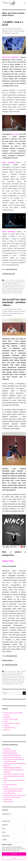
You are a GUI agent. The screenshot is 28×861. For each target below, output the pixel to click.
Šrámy (5, 778)
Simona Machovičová (6, 682)
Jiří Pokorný (18, 286)
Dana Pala (11, 282)
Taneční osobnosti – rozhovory (12, 723)
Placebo (6, 787)
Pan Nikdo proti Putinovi (10, 784)
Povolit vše (14, 854)
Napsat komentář (18, 293)
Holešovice (10, 285)
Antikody (9, 674)
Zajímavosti (7, 730)
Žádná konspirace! (9, 801)
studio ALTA (14, 682)
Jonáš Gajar (21, 679)
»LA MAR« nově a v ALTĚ (12, 23)
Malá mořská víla (20, 288)
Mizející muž (7, 765)
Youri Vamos (10, 293)
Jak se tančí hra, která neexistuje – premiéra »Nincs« (14, 302)
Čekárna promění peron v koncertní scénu (15, 795)
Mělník (19, 681)
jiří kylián (13, 286)
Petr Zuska (8, 291)
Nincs (23, 681)
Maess (11, 681)
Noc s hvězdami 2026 (9, 793)
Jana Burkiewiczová (6, 286)
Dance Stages (5, 677)
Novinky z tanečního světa (11, 719)
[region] (14, 851)
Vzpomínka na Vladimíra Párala (12, 797)
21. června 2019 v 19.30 (11, 673)
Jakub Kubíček (15, 679)
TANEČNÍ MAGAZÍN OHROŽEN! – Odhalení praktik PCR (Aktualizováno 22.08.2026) (13, 770)
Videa (3, 828)
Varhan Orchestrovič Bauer (8, 684)
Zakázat (14, 858)
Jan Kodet (23, 285)
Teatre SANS (21, 682)
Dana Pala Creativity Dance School (9, 283)
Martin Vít (15, 681)
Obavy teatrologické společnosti (12, 755)
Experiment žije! (8, 799)
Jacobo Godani (17, 285)
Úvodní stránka (6, 821)
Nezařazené (7, 717)
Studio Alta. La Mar (15, 291)
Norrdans (8, 289)
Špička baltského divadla (10, 753)
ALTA (7, 282)
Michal (5, 280)
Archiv (4, 832)
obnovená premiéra (15, 289)
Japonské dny (7, 749)
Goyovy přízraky (18, 677)
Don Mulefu (11, 677)
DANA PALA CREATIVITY (19, 282)
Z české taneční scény (9, 727)
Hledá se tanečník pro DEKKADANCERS (15, 763)
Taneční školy (5, 836)
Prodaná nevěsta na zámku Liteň (12, 757)
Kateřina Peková (5, 681)
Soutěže (6, 721)
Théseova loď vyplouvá (10, 751)
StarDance (5, 825)
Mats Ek (4, 289)
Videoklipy (6, 725)
